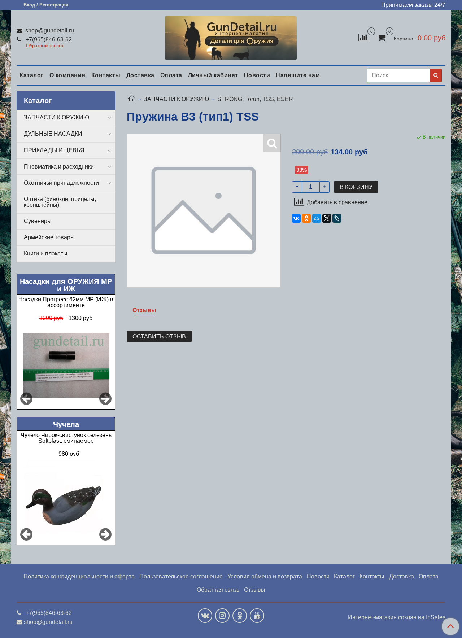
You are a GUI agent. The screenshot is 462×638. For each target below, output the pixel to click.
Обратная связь (218, 590)
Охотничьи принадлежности (61, 183)
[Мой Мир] (316, 218)
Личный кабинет (213, 75)
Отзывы (254, 590)
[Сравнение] (362, 37)
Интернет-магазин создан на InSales (396, 617)
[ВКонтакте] (296, 218)
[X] (326, 218)
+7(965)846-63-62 (48, 39)
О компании (67, 75)
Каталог (31, 75)
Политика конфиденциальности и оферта (79, 576)
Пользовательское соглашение (181, 576)
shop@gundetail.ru (49, 30)
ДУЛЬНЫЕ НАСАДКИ (53, 134)
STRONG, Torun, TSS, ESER (255, 99)
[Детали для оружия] (231, 36)
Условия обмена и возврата (264, 576)
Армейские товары (49, 237)
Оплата (171, 75)
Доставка (140, 75)
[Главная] (131, 99)
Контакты (106, 75)
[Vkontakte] (205, 615)
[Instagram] (222, 615)
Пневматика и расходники (59, 166)
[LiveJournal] (336, 218)
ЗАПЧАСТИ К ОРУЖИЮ (176, 99)
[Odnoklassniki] (239, 615)
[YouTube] (257, 615)
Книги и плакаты (45, 253)
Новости (257, 75)
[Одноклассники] (306, 218)
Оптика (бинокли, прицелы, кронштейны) (60, 202)
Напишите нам (298, 75)
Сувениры (38, 221)
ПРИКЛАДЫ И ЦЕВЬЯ (54, 150)
